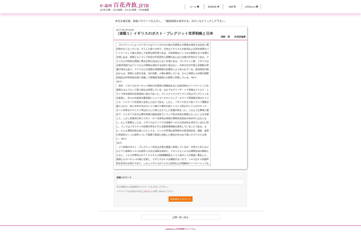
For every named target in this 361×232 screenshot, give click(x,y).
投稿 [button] (212, 6)
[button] (194, 6)
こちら (145, 191)
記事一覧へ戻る (180, 217)
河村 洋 (226, 37)
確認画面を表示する (180, 199)
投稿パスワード (124, 177)
